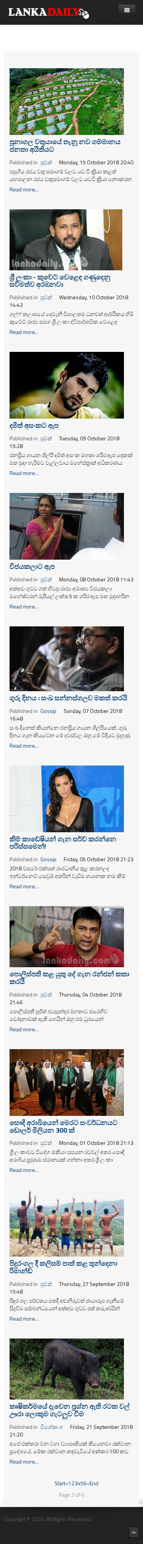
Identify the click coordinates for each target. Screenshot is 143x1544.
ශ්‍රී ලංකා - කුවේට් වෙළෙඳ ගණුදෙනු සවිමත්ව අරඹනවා (60, 281)
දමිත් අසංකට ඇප (34, 425)
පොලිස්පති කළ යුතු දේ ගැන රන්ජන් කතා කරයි (69, 978)
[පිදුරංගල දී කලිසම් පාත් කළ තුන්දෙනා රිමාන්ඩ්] (67, 1222)
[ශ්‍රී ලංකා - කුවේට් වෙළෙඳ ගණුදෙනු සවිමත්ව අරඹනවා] (67, 239)
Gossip (48, 711)
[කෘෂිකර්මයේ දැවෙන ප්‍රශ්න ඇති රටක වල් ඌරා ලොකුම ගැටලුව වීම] (67, 1368)
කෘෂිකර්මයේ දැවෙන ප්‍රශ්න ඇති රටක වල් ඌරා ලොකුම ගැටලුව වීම (70, 1410)
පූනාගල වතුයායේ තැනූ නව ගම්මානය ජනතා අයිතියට (65, 145)
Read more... (24, 189)
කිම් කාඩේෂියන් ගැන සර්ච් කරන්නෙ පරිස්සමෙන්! (63, 843)
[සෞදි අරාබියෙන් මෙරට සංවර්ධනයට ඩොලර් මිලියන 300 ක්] (67, 1082)
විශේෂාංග (51, 1427)
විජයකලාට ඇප (32, 566)
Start (60, 1483)
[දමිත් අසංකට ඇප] (67, 384)
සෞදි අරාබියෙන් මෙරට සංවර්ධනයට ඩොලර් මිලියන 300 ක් (63, 1126)
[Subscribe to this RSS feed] (133, 56)
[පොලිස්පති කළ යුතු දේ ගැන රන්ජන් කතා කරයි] (67, 936)
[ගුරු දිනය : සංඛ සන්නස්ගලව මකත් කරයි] (67, 658)
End (94, 1483)
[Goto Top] (134, 1532)
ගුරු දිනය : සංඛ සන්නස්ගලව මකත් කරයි (68, 698)
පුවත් (46, 162)
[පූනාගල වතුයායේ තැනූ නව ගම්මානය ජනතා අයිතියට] (67, 101)
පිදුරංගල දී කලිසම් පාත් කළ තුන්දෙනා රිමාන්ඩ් (63, 1267)
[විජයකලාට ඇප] (67, 526)
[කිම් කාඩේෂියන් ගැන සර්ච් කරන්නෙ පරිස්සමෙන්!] (67, 798)
